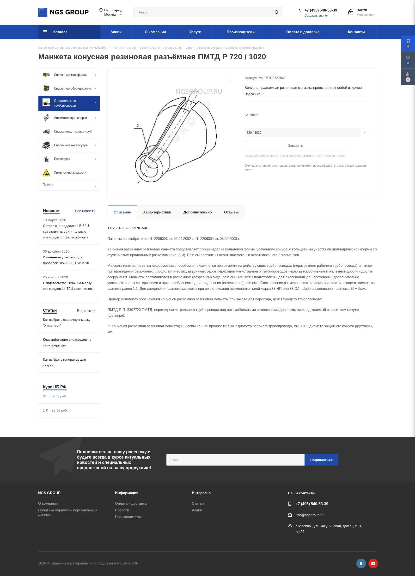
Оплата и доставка (130, 503)
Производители (128, 517)
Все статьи (86, 311)
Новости (122, 510)
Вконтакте (361, 563)
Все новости (85, 211)
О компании (48, 503)
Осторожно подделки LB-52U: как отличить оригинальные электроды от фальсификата (66, 231)
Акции (197, 510)
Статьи (198, 503)
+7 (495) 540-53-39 (321, 10)
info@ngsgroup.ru (309, 515)
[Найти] (276, 12)
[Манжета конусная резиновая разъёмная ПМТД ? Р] (175, 135)
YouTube (373, 563)
